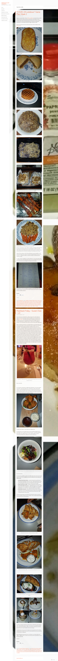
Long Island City (25, 650)
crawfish (26, 649)
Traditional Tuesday (4, 20)
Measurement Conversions (5, 13)
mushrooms (26, 303)
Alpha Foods (34, 300)
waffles (39, 651)
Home (2, 7)
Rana (24, 304)
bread (38, 300)
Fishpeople (40, 301)
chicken (37, 648)
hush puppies (18, 650)
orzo (37, 303)
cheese (35, 648)
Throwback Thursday (4, 18)
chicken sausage (25, 301)
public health (18, 304)
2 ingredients (27, 300)
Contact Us (3, 10)
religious (26, 304)
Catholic (18, 301)
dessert (28, 649)
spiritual (36, 304)
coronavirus (30, 301)
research (29, 304)
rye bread (31, 304)
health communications (30, 302)
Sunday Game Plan (4, 17)
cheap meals (20, 301)
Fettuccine (37, 301)
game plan (23, 302)
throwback (30, 651)
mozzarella (29, 650)
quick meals (21, 304)
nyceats (36, 650)
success (40, 304)
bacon (37, 300)
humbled (37, 302)
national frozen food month (32, 303)
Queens (21, 651)
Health (25, 302)
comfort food (23, 649)
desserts (31, 649)
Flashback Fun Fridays (4, 12)
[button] (23, 604)
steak (38, 304)
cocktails (20, 649)
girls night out (39, 649)
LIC (22, 650)
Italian (21, 650)
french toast (19, 302)
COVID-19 (34, 301)
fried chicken (35, 649)
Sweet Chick (20, 319)
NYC (34, 650)
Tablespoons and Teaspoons (5, 3)
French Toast (19, 25)
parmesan (39, 303)
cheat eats (32, 648)
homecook (34, 302)
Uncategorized (21, 300)
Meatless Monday (4, 15)
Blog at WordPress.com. (20, 658)
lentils (19, 303)
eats (32, 649)
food (17, 302)
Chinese (28, 301)
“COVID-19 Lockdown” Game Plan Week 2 (28, 13)
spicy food (23, 651)
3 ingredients (30, 300)
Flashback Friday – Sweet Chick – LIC (29, 312)
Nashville (32, 650)
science (34, 304)
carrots (41, 300)
